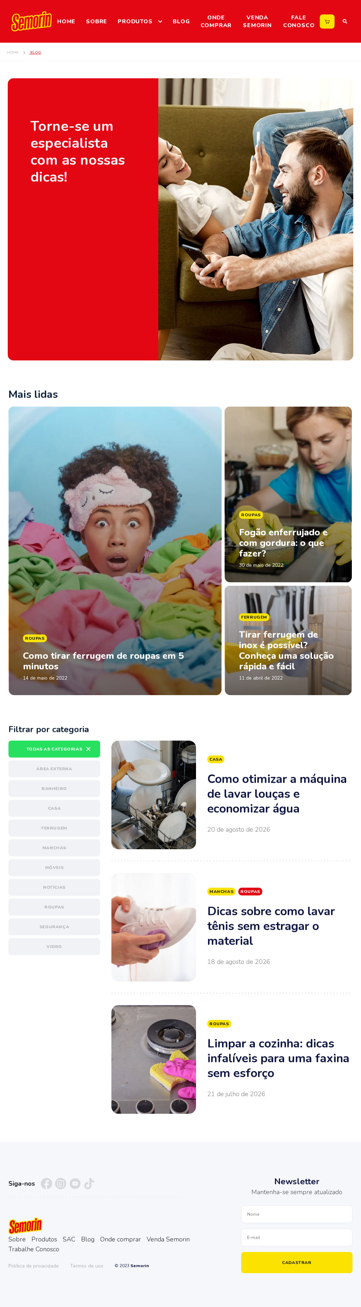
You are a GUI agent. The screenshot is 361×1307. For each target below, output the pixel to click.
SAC (69, 1239)
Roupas (54, 907)
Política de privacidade (33, 1266)
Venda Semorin (257, 21)
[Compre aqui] (327, 21)
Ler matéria (115, 551)
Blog (181, 21)
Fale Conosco (299, 21)
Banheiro (54, 788)
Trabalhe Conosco (33, 1249)
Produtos (135, 21)
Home (66, 21)
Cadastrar (296, 1262)
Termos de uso (86, 1266)
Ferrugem (54, 828)
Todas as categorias (54, 749)
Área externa (54, 769)
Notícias (54, 887)
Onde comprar (216, 21)
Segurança (54, 927)
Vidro (54, 946)
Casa (54, 808)
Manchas (54, 848)
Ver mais (232, 795)
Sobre (96, 21)
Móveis (54, 867)
